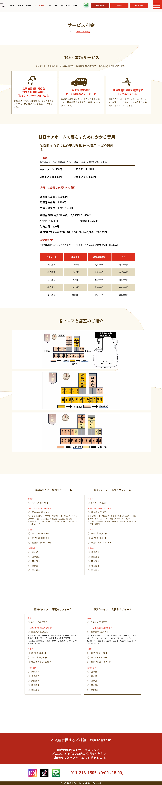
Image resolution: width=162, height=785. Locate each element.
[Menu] (156, 5)
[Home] (71, 31)
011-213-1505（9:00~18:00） (98, 773)
